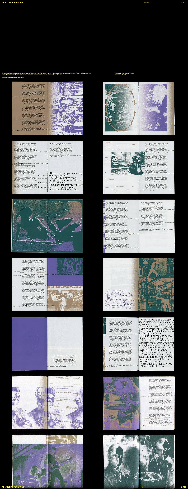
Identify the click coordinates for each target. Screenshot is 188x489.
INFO (183, 2)
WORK (146, 2)
